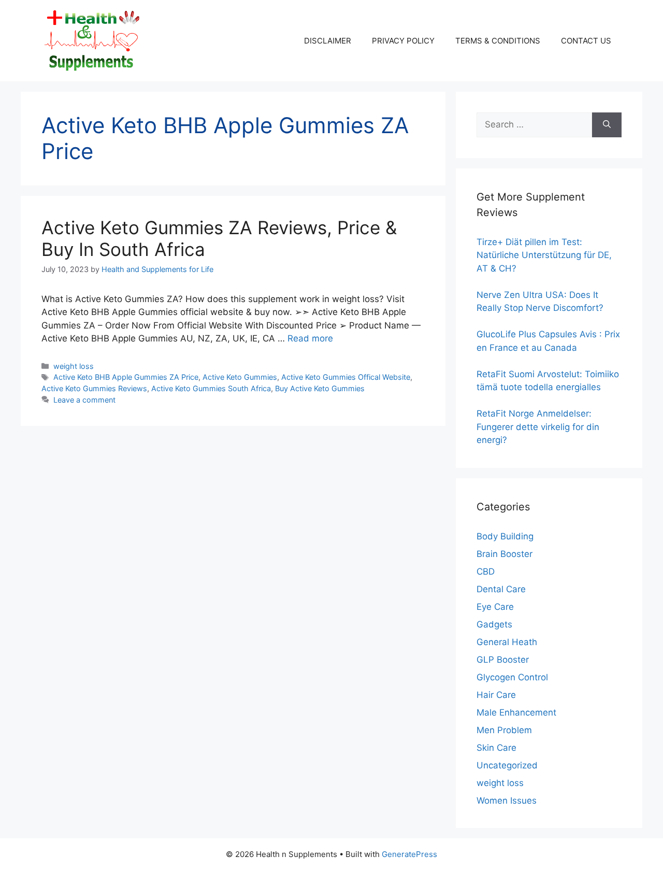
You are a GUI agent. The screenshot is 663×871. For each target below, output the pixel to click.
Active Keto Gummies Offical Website (345, 377)
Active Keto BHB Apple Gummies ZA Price (125, 377)
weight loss (73, 366)
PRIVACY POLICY (403, 41)
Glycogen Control (512, 677)
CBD (486, 571)
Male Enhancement (516, 712)
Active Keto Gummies (240, 377)
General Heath (507, 642)
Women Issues (507, 800)
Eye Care (495, 607)
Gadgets (494, 624)
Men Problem (504, 730)
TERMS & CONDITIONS (497, 41)
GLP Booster (503, 659)
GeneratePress (409, 854)
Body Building (505, 536)
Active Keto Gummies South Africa (211, 388)
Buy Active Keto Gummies (320, 388)
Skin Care (496, 748)
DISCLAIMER (327, 41)
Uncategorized (507, 765)
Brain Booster (504, 554)
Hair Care (496, 695)
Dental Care (501, 589)
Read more (310, 338)
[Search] (607, 124)
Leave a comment (84, 399)
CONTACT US (586, 41)
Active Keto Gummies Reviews (94, 388)
